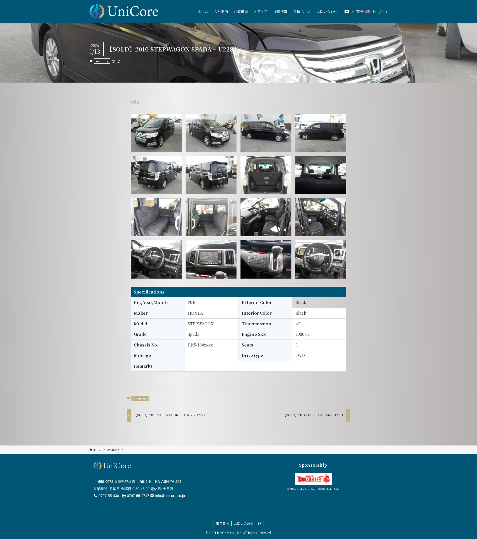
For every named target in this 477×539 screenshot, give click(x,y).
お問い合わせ (243, 523)
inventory (101, 61)
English (380, 11)
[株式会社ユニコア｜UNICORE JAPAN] (123, 11)
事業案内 (222, 523)
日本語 (358, 11)
